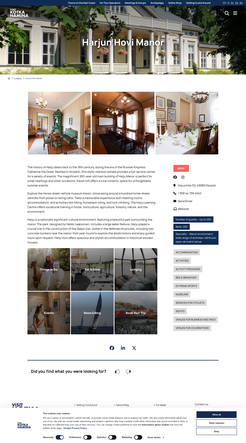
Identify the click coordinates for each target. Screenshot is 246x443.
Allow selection (216, 423)
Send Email (185, 201)
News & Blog (122, 405)
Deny (216, 431)
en (224, 2)
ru (241, 2)
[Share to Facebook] (112, 348)
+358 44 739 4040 (189, 193)
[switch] (87, 437)
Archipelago (157, 2)
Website (183, 209)
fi (228, 2)
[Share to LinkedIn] (123, 348)
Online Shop (175, 2)
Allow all (216, 414)
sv (232, 2)
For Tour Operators (110, 2)
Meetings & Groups (135, 2)
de (236, 2)
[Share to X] (134, 348)
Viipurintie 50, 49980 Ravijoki (197, 185)
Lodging (18, 78)
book (183, 169)
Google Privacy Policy (75, 428)
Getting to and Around (198, 2)
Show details (153, 437)
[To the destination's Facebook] (175, 177)
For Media (161, 405)
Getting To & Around (86, 405)
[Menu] (235, 13)
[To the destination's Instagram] (183, 177)
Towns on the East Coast (81, 2)
